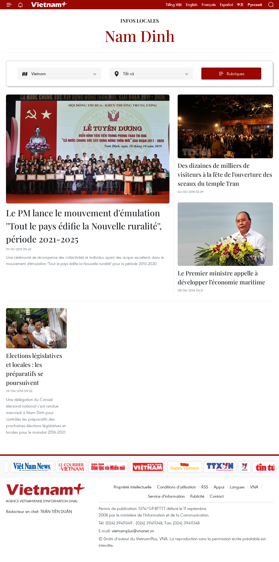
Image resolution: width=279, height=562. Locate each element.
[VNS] (26, 467)
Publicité (197, 496)
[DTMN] (103, 467)
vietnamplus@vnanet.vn (133, 530)
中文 (240, 5)
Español (226, 4)
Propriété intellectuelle (132, 487)
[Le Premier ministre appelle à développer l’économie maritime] (225, 234)
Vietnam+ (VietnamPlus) (49, 5)
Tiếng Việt (174, 4)
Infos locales (139, 20)
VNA (254, 487)
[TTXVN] (214, 467)
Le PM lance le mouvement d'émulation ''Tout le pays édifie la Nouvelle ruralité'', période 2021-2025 (84, 226)
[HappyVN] (179, 467)
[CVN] (65, 467)
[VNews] (239, 467)
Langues (237, 487)
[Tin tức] (262, 467)
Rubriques (235, 73)
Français (209, 4)
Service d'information (166, 496)
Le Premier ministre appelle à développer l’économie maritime (221, 277)
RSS (204, 487)
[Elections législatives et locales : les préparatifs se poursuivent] (36, 328)
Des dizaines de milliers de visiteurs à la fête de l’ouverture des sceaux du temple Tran (225, 174)
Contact (217, 496)
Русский (255, 5)
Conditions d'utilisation (176, 487)
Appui (219, 487)
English (192, 4)
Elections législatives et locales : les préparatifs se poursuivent (34, 369)
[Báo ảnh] (142, 467)
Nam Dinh (140, 35)
